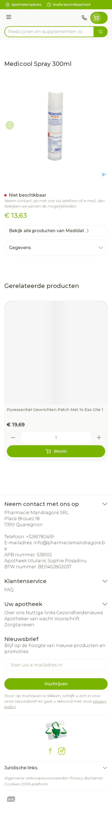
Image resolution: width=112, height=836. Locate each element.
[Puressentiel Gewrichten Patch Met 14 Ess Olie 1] (56, 352)
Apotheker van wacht (28, 618)
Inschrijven (56, 683)
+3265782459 (40, 536)
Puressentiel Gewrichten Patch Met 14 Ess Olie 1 (55, 409)
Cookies (12, 784)
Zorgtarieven (19, 624)
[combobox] (49, 31)
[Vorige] (9, 125)
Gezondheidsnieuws (79, 612)
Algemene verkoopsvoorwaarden (36, 778)
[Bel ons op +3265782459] (84, 18)
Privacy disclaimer (86, 778)
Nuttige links (40, 612)
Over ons (14, 612)
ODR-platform (34, 784)
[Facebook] (50, 751)
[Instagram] (62, 751)
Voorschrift (67, 618)
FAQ (9, 589)
